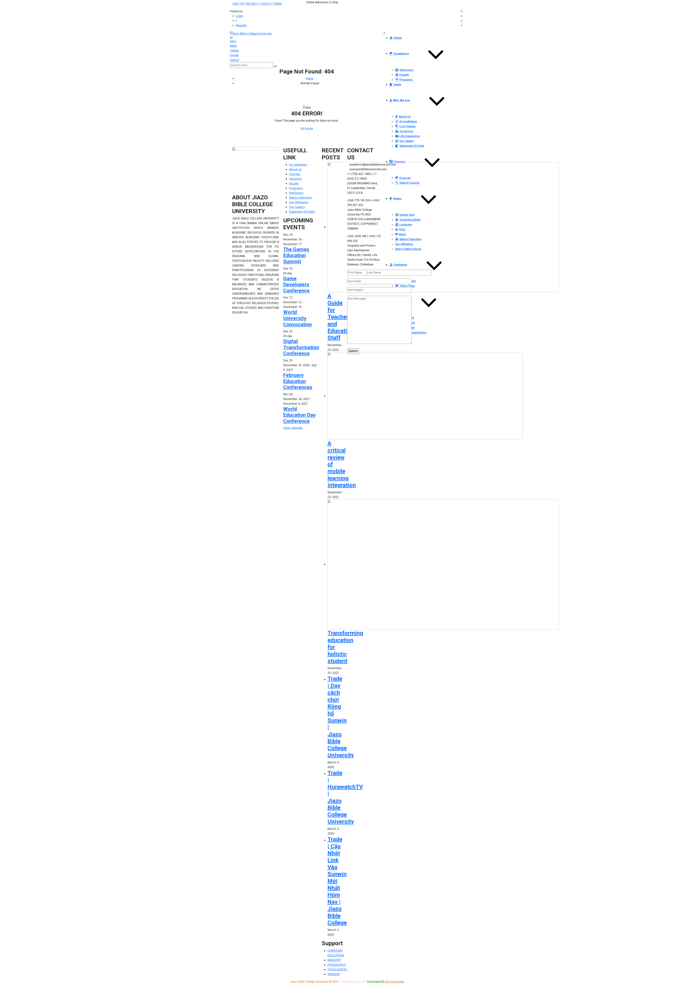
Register (241, 25)
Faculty (294, 183)
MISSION (333, 974)
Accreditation (298, 165)
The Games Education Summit (296, 255)
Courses (294, 174)
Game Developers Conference (296, 285)
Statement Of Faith (302, 212)
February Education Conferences (297, 381)
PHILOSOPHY (336, 965)
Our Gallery (297, 207)
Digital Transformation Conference (301, 347)
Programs (296, 188)
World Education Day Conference (299, 415)
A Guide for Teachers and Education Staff (340, 317)
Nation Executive (300, 198)
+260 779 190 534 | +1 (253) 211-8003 (257, 3)
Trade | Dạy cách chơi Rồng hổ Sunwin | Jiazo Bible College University (340, 716)
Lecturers (295, 179)
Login (239, 16)
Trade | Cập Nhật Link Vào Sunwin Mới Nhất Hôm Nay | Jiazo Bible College (337, 881)
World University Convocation (297, 318)
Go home (306, 128)
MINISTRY (334, 960)
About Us (295, 169)
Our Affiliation (298, 202)
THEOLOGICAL (337, 969)
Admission (296, 193)
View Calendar (293, 428)
